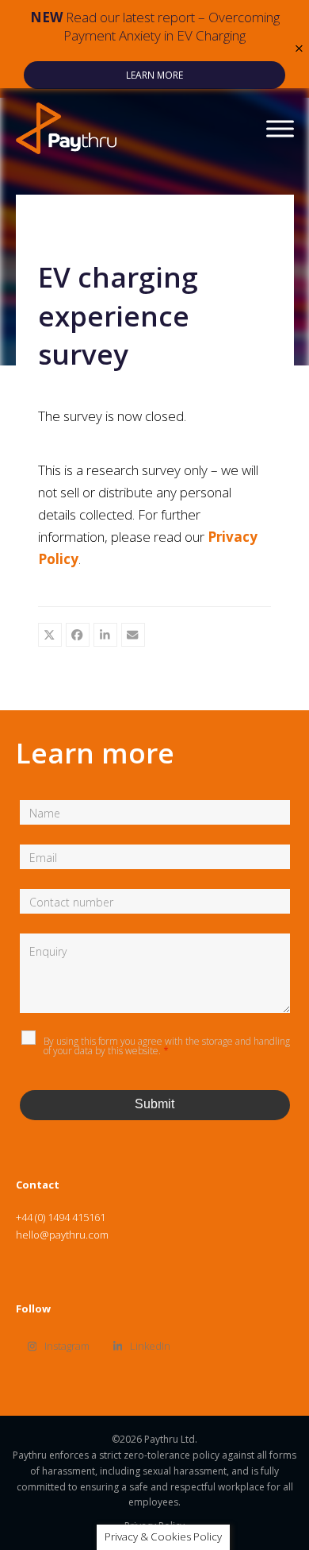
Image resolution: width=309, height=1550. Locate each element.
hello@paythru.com (62, 1234)
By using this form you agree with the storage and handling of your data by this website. (167, 1045)
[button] (299, 49)
